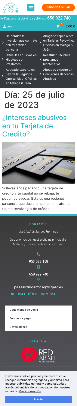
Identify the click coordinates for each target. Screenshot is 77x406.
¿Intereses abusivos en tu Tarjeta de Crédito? (34, 125)
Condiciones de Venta (24, 309)
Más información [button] (30, 391)
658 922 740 (59, 18)
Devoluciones (18, 326)
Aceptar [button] (39, 399)
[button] (30, 7)
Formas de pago (20, 318)
